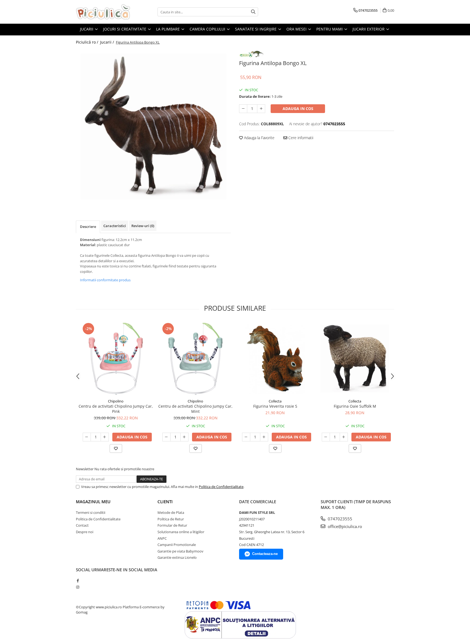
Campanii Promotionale (176, 544)
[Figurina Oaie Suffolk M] (355, 359)
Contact (82, 525)
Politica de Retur (170, 519)
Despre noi (84, 531)
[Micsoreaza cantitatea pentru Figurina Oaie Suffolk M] (326, 437)
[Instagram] (77, 587)
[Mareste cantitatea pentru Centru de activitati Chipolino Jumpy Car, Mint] (184, 437)
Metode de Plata (170, 512)
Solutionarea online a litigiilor (180, 531)
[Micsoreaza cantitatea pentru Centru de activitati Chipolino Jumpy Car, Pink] (87, 437)
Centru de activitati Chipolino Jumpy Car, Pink (116, 409)
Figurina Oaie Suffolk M (355, 406)
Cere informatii (300, 137)
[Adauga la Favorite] (116, 448)
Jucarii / (107, 42)
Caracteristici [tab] (114, 225)
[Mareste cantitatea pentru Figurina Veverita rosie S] (264, 437)
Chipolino (115, 401)
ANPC (162, 538)
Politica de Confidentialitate (221, 486)
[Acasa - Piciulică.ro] (103, 12)
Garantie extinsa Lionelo (177, 557)
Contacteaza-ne (265, 554)
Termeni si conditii (90, 512)
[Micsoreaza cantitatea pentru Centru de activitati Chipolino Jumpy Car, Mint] (166, 437)
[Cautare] (253, 11)
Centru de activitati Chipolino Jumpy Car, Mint (195, 409)
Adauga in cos (298, 108)
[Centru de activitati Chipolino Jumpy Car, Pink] (116, 359)
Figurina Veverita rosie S (275, 406)
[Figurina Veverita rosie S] (275, 359)
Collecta (275, 401)
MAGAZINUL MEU (93, 501)
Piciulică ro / (87, 42)
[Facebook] (77, 580)
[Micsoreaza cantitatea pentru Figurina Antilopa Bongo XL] (243, 108)
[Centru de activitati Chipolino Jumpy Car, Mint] (195, 359)
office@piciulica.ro (344, 526)
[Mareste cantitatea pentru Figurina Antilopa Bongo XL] (261, 108)
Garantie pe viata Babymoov (180, 551)
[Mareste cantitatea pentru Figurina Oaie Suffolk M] (344, 437)
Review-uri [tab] (142, 225)
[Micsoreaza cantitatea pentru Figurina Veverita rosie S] (246, 437)
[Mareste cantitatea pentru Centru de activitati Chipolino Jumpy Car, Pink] (105, 437)
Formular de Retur (172, 525)
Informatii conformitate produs (105, 279)
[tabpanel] (153, 126)
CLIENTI (165, 501)
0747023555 (339, 518)
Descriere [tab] (88, 226)
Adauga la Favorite (258, 137)
